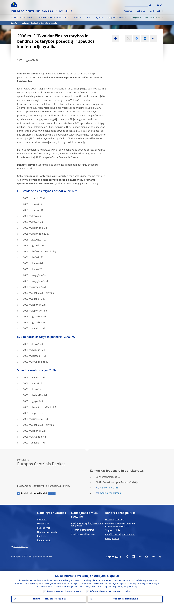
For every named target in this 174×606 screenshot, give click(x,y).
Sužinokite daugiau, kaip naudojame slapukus (110, 591)
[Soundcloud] (153, 556)
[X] (127, 556)
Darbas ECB (155, 11)
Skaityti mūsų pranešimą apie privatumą (65, 591)
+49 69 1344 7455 (109, 488)
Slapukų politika (113, 530)
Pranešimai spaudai (49, 23)
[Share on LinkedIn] (145, 38)
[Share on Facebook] (136, 38)
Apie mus (128, 11)
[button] (154, 5)
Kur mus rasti (44, 540)
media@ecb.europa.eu (112, 493)
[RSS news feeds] (160, 556)
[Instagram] (140, 556)
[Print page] (115, 38)
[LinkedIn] (133, 556)
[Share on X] (128, 38)
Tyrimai (99, 18)
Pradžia (14, 23)
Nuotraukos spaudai (47, 532)
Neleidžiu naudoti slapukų (125, 599)
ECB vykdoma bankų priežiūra (143, 18)
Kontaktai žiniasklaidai (33, 493)
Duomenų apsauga (114, 520)
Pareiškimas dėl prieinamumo (120, 534)
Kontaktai (42, 536)
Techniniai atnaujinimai (83, 530)
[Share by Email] (153, 38)
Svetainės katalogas (20, 547)
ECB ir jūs (141, 11)
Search (150, 5)
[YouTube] (146, 556)
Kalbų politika (112, 539)
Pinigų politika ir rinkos (24, 18)
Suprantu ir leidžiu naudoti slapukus (48, 599)
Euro (89, 18)
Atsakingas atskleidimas (83, 534)
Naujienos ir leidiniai (116, 18)
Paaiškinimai (43, 528)
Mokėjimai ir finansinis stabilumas (54, 18)
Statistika (78, 18)
